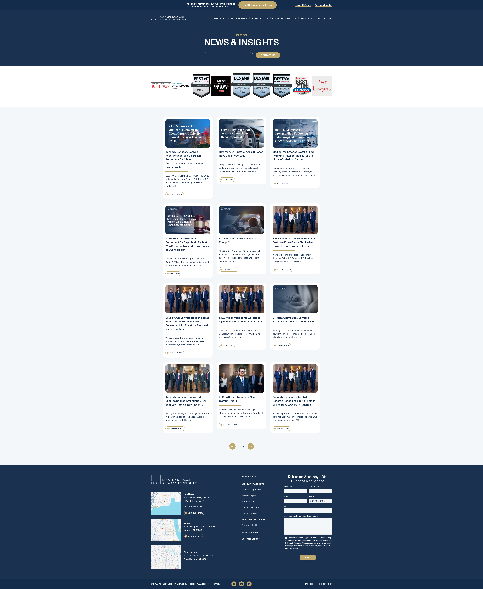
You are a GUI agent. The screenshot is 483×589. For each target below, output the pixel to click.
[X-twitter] (249, 583)
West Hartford (191, 552)
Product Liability (249, 513)
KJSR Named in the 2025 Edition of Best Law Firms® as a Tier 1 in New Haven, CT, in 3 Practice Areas (294, 242)
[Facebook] (233, 583)
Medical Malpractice (283, 18)
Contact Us (324, 18)
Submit (308, 557)
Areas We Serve (250, 532)
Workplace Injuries (250, 507)
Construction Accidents (253, 484)
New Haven (189, 494)
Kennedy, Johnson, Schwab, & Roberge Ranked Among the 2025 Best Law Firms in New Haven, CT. (185, 401)
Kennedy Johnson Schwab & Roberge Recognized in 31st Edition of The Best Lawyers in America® (294, 401)
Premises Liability (250, 525)
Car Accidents (258, 18)
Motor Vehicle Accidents (253, 519)
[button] (174, 194)
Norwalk (188, 523)
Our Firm (217, 18)
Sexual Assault (249, 501)
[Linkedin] (241, 583)
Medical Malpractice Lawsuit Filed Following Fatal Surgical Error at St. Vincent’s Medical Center (294, 155)
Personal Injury (236, 18)
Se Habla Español (251, 538)
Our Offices (306, 18)
